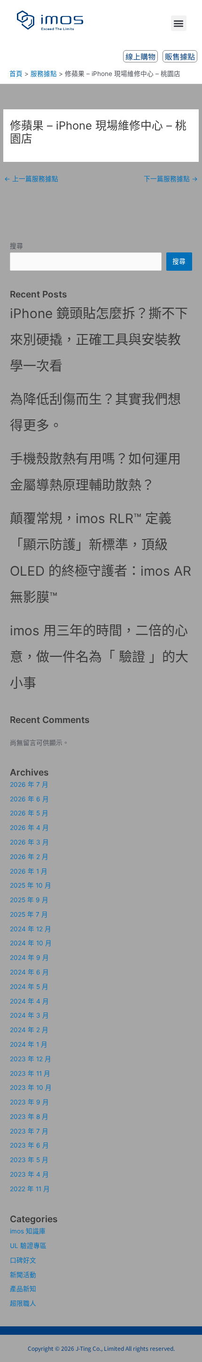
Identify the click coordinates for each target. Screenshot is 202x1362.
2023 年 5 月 (29, 1160)
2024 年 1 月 (28, 1044)
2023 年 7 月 (29, 1131)
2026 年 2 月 (29, 856)
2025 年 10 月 (30, 885)
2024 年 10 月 (31, 943)
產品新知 (23, 1289)
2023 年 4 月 (29, 1174)
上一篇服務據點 (31, 179)
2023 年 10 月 (31, 1087)
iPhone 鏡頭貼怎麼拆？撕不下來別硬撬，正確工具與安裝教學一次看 (99, 339)
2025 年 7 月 (29, 914)
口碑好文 (23, 1260)
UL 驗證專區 (28, 1245)
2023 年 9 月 (29, 1102)
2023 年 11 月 (30, 1073)
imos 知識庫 (28, 1231)
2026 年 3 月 (29, 842)
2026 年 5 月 (29, 813)
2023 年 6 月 (29, 1145)
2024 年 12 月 (30, 929)
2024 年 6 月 (29, 972)
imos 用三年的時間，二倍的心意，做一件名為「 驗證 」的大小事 (99, 657)
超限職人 (23, 1303)
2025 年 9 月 (29, 900)
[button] (178, 23)
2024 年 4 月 (29, 1001)
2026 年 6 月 (29, 799)
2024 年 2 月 (29, 1030)
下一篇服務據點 (171, 179)
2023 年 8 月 (29, 1116)
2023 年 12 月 (30, 1059)
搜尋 (16, 246)
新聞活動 (23, 1274)
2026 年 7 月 (29, 784)
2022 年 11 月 (30, 1189)
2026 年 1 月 (28, 871)
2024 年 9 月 (29, 957)
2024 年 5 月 (29, 986)
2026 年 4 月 (29, 827)
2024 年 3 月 (29, 1015)
